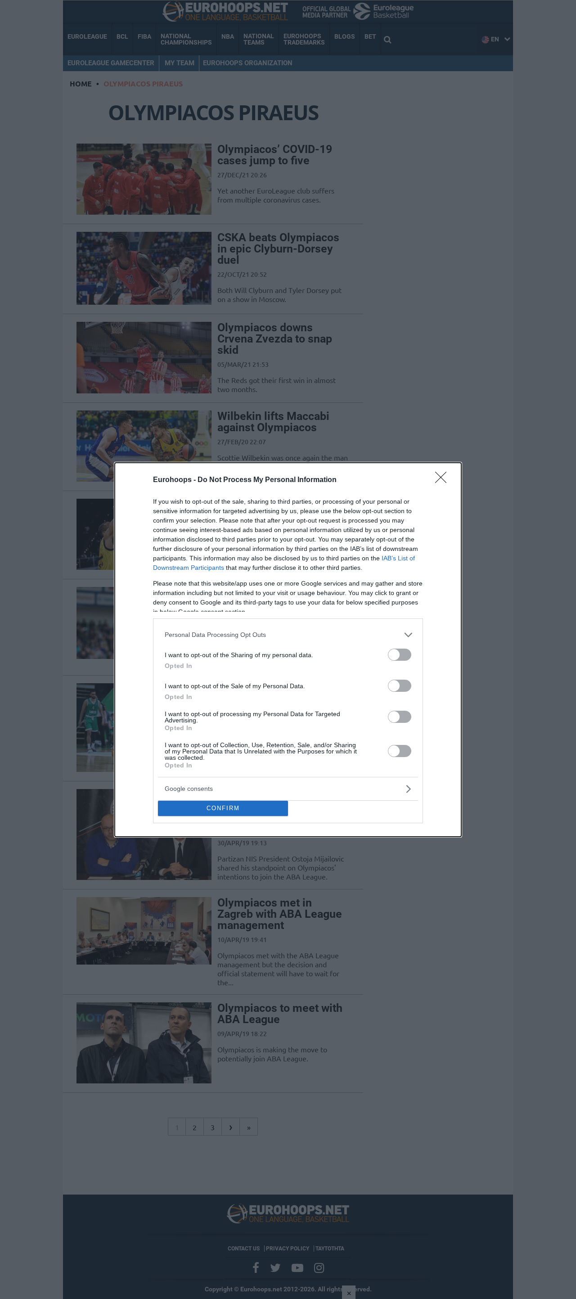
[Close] (443, 480)
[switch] (399, 655)
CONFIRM (223, 808)
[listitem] (288, 635)
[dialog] (288, 650)
